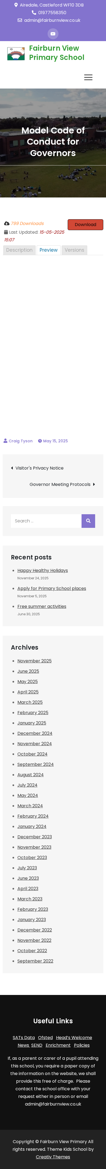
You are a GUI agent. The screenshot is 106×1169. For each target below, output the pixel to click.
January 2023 (31, 920)
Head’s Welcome (74, 1037)
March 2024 (30, 806)
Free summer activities (41, 606)
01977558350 (52, 13)
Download (85, 224)
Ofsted (45, 1037)
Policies (82, 1045)
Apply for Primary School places (51, 588)
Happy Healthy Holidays (42, 570)
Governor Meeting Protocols (60, 484)
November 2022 (34, 940)
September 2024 (35, 764)
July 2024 (27, 785)
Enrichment (58, 1045)
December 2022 (34, 930)
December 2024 (34, 733)
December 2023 (34, 837)
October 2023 (32, 857)
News (24, 1045)
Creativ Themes (53, 1157)
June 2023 (28, 878)
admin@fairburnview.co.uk (52, 20)
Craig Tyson (21, 441)
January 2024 (31, 826)
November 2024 (34, 744)
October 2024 (32, 754)
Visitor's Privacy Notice (39, 468)
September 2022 (35, 961)
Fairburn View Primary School (57, 52)
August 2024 (30, 775)
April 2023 (27, 888)
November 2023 (34, 847)
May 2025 (27, 681)
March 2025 (30, 702)
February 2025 (32, 713)
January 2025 (31, 723)
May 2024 (27, 795)
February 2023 (32, 909)
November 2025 (34, 661)
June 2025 (28, 671)
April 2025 (28, 692)
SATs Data (24, 1037)
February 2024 (33, 816)
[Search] (88, 521)
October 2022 (32, 951)
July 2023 (27, 868)
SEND (36, 1045)
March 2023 (29, 899)
